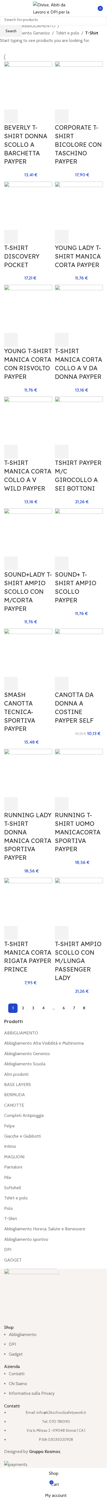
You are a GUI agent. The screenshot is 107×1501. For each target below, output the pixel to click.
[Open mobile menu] (6, 8)
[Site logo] (53, 7)
